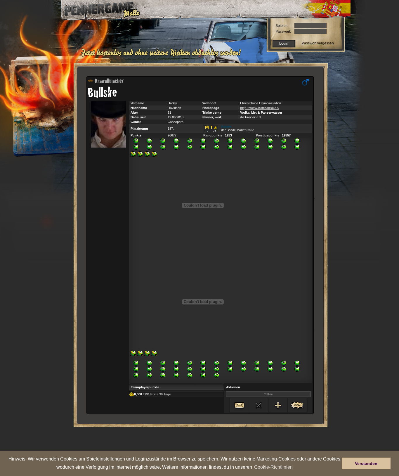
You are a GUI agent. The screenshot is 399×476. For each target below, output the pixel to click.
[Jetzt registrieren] (162, 56)
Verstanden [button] (366, 463)
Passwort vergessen (318, 43)
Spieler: (281, 26)
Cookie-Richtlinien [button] (273, 467)
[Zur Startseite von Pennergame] (98, 8)
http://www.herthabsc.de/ (259, 108)
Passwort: (283, 32)
